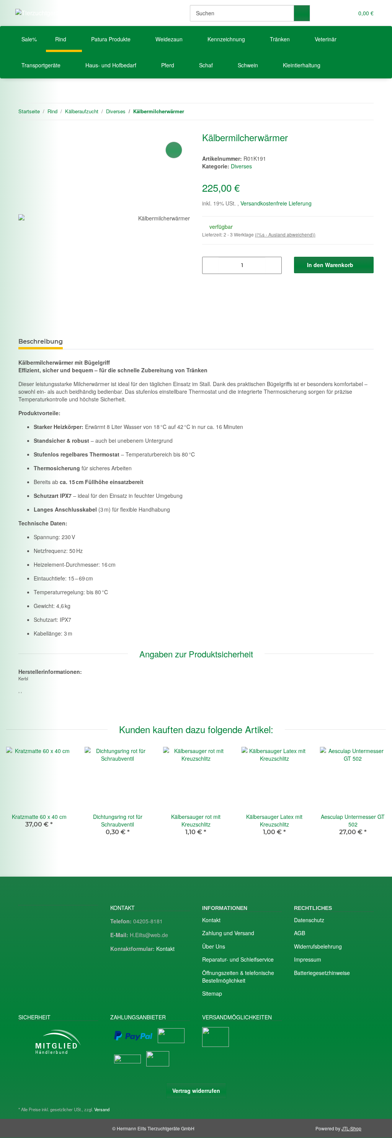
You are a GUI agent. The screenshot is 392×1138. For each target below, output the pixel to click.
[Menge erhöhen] (273, 265)
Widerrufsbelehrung (318, 946)
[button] (332, 13)
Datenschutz (309, 920)
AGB (299, 933)
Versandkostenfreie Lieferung (276, 203)
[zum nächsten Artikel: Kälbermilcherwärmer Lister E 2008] (365, 111)
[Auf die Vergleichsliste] (173, 150)
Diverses (241, 166)
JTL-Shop (351, 1128)
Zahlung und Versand (228, 933)
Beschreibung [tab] (40, 341)
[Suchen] (302, 13)
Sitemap (212, 993)
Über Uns (213, 946)
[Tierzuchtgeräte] (39, 13)
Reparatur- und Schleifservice (238, 959)
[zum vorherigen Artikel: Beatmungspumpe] (349, 111)
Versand (101, 1109)
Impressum (307, 959)
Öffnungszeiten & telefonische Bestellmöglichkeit (238, 976)
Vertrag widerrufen (196, 1090)
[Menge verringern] (211, 265)
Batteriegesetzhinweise (322, 973)
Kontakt (165, 948)
